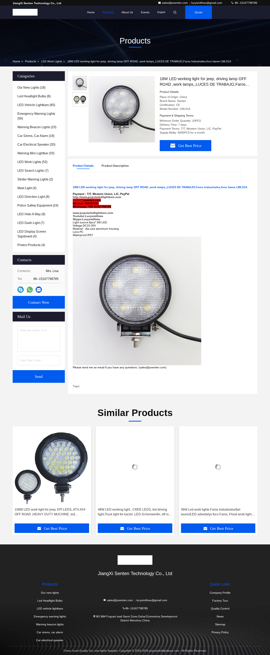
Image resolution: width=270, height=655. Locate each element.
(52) (32, 162)
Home (91, 12)
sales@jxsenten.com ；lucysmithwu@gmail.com (192, 2)
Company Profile (220, 592)
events (145, 12)
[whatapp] (30, 290)
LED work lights (51, 61)
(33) (35, 153)
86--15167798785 (245, 2)
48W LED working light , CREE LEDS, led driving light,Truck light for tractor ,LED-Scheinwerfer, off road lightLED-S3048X (135, 512)
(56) (36, 116)
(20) (36, 144)
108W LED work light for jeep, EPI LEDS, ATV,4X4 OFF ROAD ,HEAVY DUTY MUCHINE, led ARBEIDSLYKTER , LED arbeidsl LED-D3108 (50, 512)
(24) (37, 205)
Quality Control (220, 608)
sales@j (78, 200)
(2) (35, 179)
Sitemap (220, 624)
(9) (33, 196)
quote (198, 12)
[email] (38, 289)
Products (108, 12)
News (220, 616)
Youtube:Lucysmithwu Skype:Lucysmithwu (88, 217)
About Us (127, 12)
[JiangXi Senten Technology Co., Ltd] (25, 12)
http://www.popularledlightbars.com (97, 197)
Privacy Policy (220, 632)
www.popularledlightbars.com (93, 212)
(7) (32, 170)
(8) (34, 96)
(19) (35, 135)
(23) (36, 127)
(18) (31, 87)
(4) (26, 188)
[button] (20, 476)
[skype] (20, 289)
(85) (36, 105)
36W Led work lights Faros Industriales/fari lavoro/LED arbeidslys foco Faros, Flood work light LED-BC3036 (216, 512)
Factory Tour (220, 600)
